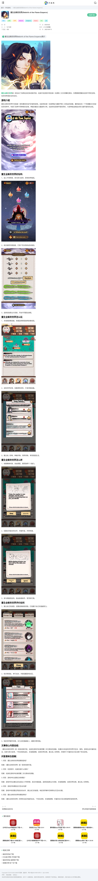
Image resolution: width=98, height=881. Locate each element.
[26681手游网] (49, 4)
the (41, 21)
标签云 (15, 875)
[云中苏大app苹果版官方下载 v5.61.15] (13, 822)
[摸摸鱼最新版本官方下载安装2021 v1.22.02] (84, 822)
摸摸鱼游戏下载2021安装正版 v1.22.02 (14, 840)
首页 (2, 8)
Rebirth (21, 21)
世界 (15, 21)
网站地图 (8, 875)
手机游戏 (8, 8)
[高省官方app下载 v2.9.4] (37, 822)
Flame (35, 21)
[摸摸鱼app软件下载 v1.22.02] (84, 835)
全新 (9, 21)
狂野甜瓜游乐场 (7, 809)
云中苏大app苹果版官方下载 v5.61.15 (14, 827)
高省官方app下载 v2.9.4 (36, 827)
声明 (3, 875)
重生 (3, 21)
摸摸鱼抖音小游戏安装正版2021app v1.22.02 (64, 840)
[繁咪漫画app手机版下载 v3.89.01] (60, 822)
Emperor (28, 21)
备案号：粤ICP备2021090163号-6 (32, 872)
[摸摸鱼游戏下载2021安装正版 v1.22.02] (13, 835)
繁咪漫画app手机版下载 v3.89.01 (60, 827)
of (46, 21)
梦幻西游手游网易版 (89, 809)
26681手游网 (18, 872)
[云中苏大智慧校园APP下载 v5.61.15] (37, 835)
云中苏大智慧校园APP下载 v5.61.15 (38, 840)
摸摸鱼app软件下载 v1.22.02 (84, 840)
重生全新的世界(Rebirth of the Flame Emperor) (29, 12)
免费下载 (92, 15)
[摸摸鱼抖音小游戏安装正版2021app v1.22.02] (61, 835)
